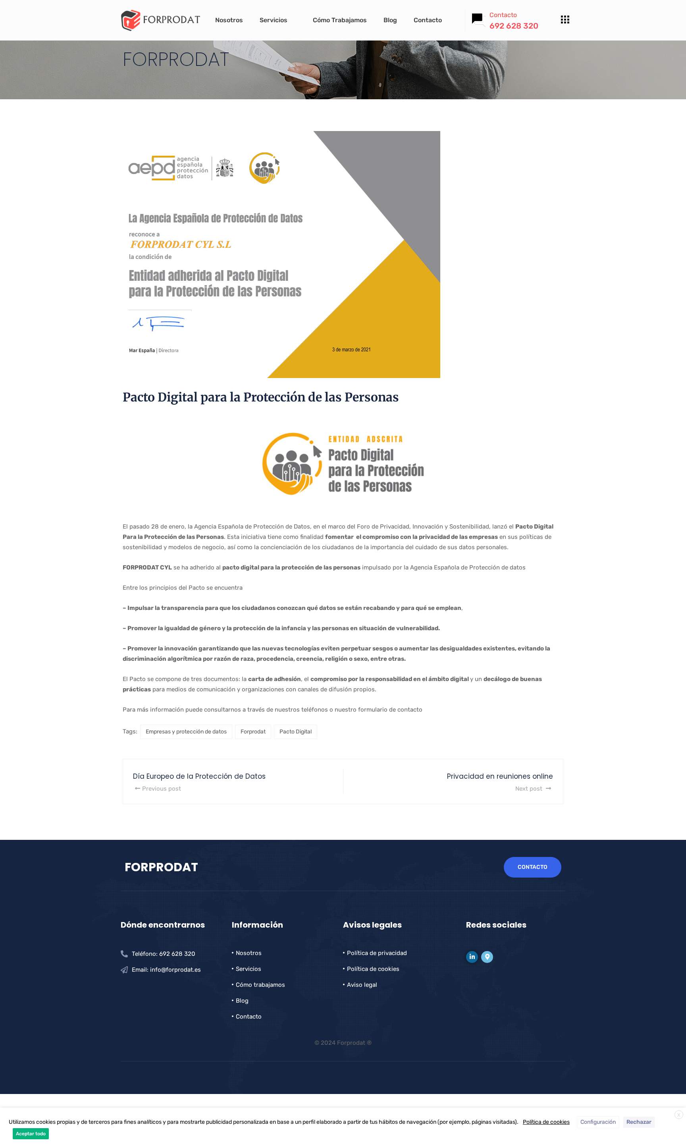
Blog (390, 20)
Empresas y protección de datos (186, 731)
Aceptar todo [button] (31, 1133)
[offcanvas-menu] (565, 20)
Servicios (273, 20)
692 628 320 (513, 26)
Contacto (428, 20)
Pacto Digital (295, 731)
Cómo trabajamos (340, 20)
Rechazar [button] (638, 1122)
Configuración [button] (598, 1122)
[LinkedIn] (472, 957)
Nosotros (229, 20)
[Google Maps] (487, 957)
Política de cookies (546, 1122)
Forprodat (253, 731)
